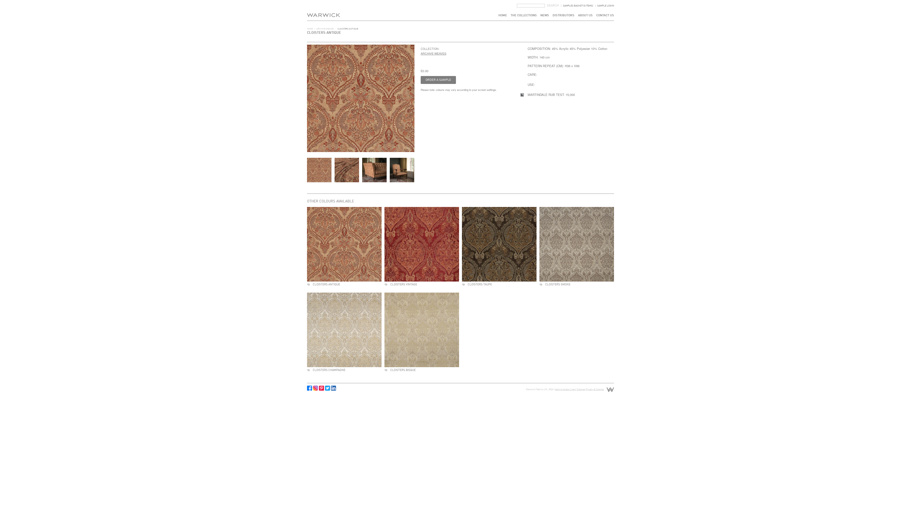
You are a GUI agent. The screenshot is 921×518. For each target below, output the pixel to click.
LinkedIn (333, 388)
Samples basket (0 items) (578, 6)
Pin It (321, 388)
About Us (585, 15)
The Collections (524, 15)
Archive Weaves (325, 29)
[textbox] (531, 5)
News (544, 15)
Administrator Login (565, 389)
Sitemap (581, 389)
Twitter (327, 388)
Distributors (563, 15)
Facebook (309, 388)
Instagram (315, 388)
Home (502, 15)
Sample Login (605, 6)
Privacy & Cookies (595, 389)
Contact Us (605, 15)
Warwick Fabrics (323, 10)
